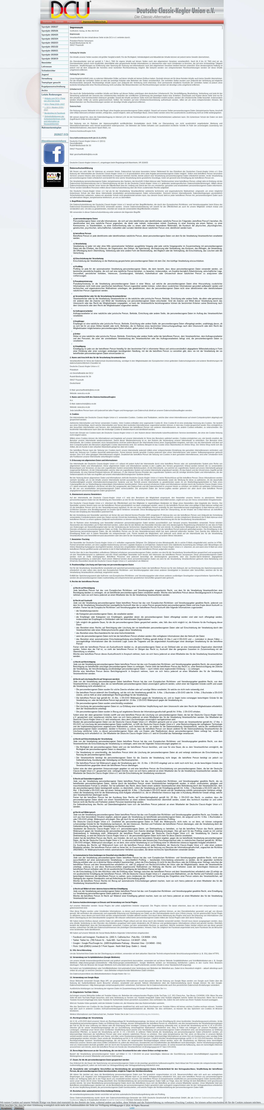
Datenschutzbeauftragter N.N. (83, 131)
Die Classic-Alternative (152, 17)
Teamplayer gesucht (51, 82)
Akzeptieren (6, 1108)
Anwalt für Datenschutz (115, 1100)
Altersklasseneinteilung (53, 141)
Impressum (76, 27)
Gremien (59, 22)
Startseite (47, 22)
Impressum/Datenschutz (94, 22)
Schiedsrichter (48, 70)
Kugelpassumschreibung (53, 86)
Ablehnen (19, 1108)
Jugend (45, 74)
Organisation (73, 22)
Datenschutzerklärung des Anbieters (144, 1014)
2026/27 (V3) (61, 134)
